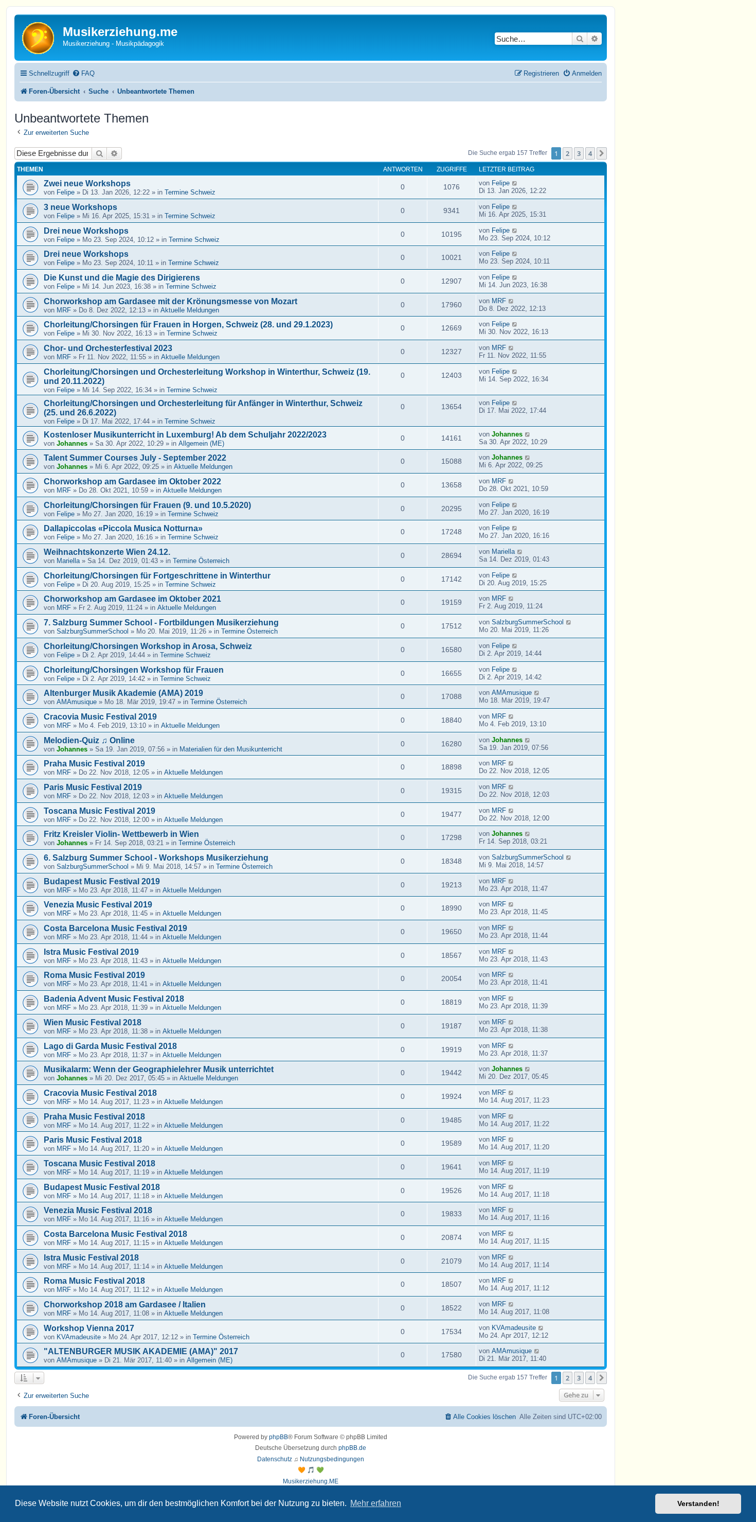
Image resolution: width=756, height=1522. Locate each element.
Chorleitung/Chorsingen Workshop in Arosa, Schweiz (148, 646)
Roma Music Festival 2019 (94, 975)
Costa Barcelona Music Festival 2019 (115, 928)
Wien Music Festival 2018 (92, 1022)
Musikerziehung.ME (310, 1481)
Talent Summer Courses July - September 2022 (135, 457)
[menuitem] (83, 73)
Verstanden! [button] (698, 1503)
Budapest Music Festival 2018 (102, 1187)
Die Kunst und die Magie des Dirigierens (122, 277)
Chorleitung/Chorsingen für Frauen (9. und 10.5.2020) (147, 505)
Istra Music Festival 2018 (91, 1257)
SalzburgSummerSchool (93, 631)
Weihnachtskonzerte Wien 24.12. (107, 552)
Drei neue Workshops (86, 230)
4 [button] (590, 153)
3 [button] (579, 153)
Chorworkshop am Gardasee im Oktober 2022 (132, 481)
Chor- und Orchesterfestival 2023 (108, 348)
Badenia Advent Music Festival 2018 (114, 998)
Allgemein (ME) (201, 443)
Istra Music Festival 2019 (91, 952)
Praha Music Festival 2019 (94, 763)
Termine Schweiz (190, 192)
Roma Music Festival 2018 (94, 1280)
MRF (64, 310)
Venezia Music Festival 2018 (98, 1210)
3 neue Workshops (80, 207)
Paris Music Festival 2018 (93, 1139)
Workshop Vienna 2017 (89, 1328)
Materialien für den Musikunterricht (230, 749)
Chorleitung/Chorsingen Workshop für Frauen (134, 670)
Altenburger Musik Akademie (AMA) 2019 (123, 693)
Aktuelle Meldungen (189, 310)
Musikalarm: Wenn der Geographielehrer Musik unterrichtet (159, 1069)
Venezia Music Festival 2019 (98, 904)
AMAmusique (77, 702)
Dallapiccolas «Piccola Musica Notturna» (123, 528)
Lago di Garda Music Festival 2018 (110, 1046)
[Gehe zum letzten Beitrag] (515, 183)
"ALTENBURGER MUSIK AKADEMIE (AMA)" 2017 (141, 1351)
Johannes (72, 443)
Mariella (68, 561)
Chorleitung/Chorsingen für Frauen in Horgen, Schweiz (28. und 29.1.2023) (188, 324)
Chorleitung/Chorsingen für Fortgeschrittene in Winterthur (157, 575)
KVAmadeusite (79, 1337)
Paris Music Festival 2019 (93, 787)
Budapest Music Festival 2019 (102, 881)
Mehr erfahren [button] (375, 1503)
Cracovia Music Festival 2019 (100, 716)
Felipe (66, 192)
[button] (602, 153)
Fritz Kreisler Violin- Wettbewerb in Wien (121, 834)
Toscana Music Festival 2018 (99, 1163)
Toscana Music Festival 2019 (99, 811)
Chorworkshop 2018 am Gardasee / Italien (125, 1304)
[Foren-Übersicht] (40, 37)
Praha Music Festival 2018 (94, 1116)
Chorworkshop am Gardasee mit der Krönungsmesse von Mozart (170, 301)
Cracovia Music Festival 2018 (100, 1093)
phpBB (278, 1437)
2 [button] (567, 153)
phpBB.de (352, 1447)
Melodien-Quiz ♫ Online (89, 740)
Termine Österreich (201, 561)
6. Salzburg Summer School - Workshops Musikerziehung (156, 857)
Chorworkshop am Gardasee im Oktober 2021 (132, 598)
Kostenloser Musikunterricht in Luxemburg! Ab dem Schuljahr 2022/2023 (185, 434)
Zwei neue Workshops (87, 183)
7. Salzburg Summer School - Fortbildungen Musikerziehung (161, 622)
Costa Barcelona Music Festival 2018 (115, 1234)
